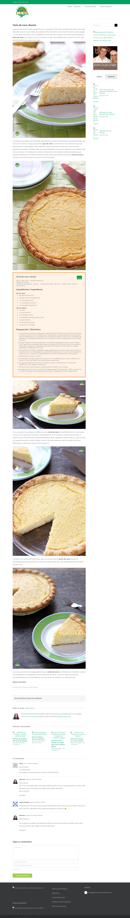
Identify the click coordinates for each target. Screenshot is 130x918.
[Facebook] (24, 895)
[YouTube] (13, 895)
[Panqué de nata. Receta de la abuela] (95, 106)
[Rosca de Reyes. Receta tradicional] (39, 732)
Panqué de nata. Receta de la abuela (107, 113)
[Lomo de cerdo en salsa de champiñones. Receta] (95, 84)
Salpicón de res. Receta (105, 132)
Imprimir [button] (79, 278)
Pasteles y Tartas (27, 687)
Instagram (50, 29)
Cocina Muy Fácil (32, 716)
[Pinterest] (16, 895)
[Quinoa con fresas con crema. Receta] (78, 732)
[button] (114, 6)
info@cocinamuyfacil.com (20, 2)
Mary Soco (18, 687)
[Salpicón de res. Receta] (95, 128)
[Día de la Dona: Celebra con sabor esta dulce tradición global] (58, 732)
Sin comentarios (37, 742)
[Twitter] (21, 895)
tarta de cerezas (20, 144)
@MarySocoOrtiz (64, 716)
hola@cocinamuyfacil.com (100, 892)
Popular (99, 76)
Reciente (111, 76)
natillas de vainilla (74, 37)
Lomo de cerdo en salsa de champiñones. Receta (108, 91)
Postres (35, 687)
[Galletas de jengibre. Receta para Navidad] (20, 732)
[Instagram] (19, 895)
